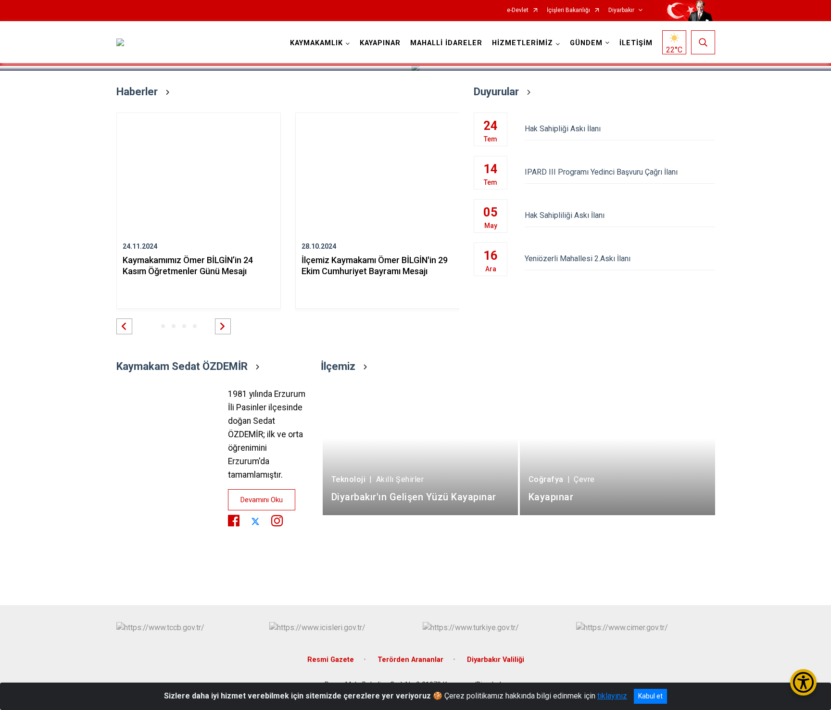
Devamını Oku (261, 499)
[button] (124, 326)
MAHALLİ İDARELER (446, 43)
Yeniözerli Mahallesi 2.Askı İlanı (577, 258)
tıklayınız (612, 695)
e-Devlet (518, 10)
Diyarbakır (621, 10)
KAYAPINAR (380, 43)
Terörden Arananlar (410, 660)
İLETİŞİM (636, 43)
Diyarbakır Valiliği (495, 660)
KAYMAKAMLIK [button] (316, 43)
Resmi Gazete (330, 660)
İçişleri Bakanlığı (568, 10)
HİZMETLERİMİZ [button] (522, 43)
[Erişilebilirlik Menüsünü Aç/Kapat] (803, 682)
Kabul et (650, 696)
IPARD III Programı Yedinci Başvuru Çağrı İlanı (601, 172)
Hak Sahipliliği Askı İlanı (564, 215)
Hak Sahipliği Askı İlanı (563, 128)
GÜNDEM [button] (586, 43)
